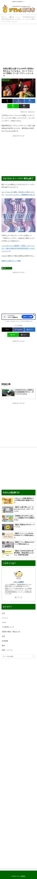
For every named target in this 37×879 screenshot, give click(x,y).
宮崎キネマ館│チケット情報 (11, 261)
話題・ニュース (8, 268)
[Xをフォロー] (18, 597)
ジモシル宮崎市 (18, 582)
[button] (24, 106)
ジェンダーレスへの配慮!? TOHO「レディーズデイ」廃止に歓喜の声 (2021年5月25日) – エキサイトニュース (18, 248)
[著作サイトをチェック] (16, 597)
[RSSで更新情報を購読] (21, 597)
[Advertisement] (18, 45)
